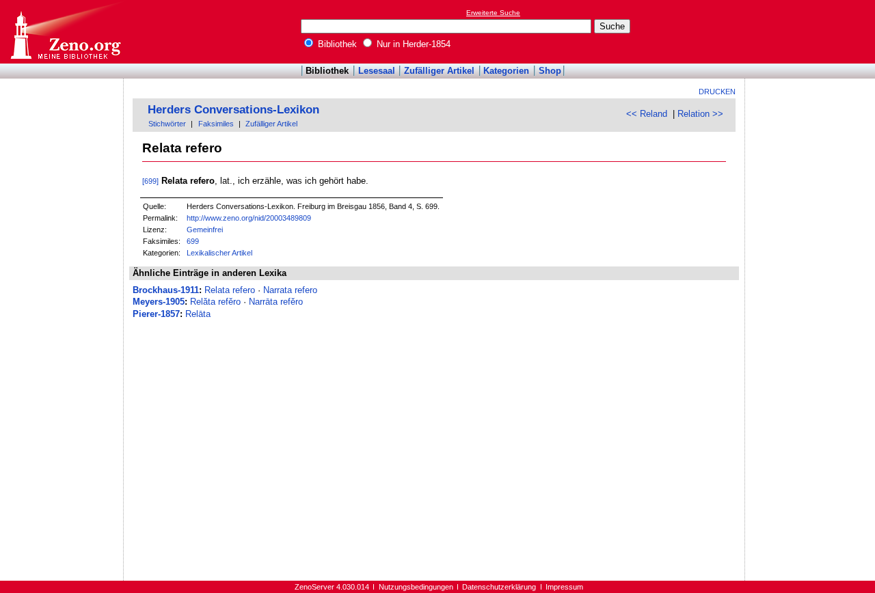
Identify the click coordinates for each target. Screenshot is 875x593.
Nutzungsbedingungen (416, 587)
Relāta (198, 314)
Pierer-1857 (156, 314)
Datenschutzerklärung (499, 587)
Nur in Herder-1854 (412, 44)
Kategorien (506, 71)
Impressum (564, 587)
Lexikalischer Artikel (219, 253)
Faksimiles (216, 124)
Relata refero (229, 290)
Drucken (717, 91)
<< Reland (646, 114)
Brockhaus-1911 (166, 290)
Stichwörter (167, 124)
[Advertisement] (812, 31)
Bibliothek (336, 44)
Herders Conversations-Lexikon (233, 109)
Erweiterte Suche (493, 12)
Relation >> (700, 114)
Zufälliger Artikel (439, 71)
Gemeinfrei (205, 229)
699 (193, 241)
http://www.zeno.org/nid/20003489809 (249, 218)
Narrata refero (290, 290)
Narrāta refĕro (276, 301)
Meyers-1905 (159, 301)
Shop (550, 71)
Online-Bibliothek (65, 32)
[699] (150, 181)
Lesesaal (376, 71)
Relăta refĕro (215, 301)
